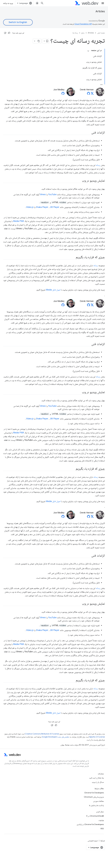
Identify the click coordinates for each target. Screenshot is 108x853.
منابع (82, 33)
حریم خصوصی (93, 841)
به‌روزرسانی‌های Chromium (94, 797)
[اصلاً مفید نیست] (5, 33)
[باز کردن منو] (102, 3)
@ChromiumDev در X (95, 816)
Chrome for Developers (94, 792)
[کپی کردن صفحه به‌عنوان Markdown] (38, 41)
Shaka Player (42, 207)
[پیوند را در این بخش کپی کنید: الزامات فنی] (89, 132)
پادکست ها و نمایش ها (96, 805)
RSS (102, 828)
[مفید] (9, 33)
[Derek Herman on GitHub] (88, 94)
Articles (100, 11)
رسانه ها (75, 33)
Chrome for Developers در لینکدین (90, 824)
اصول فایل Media (53, 290)
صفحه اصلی (101, 33)
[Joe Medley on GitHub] (63, 94)
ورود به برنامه (8, 3)
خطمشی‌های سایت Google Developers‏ (55, 737)
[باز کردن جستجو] (42, 3)
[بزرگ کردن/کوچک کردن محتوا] (88, 51)
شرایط (102, 841)
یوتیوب (101, 820)
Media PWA (18, 221)
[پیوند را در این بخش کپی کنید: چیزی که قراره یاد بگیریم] (73, 257)
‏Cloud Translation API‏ (83, 24)
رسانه (98, 165)
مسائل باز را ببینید (98, 782)
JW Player (54, 207)
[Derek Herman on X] (92, 94)
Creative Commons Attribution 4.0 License (42, 734)
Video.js (30, 207)
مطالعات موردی (98, 801)
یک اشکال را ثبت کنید (96, 778)
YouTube (52, 194)
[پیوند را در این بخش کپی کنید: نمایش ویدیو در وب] (79, 180)
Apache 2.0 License (97, 737)
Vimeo (43, 194)
